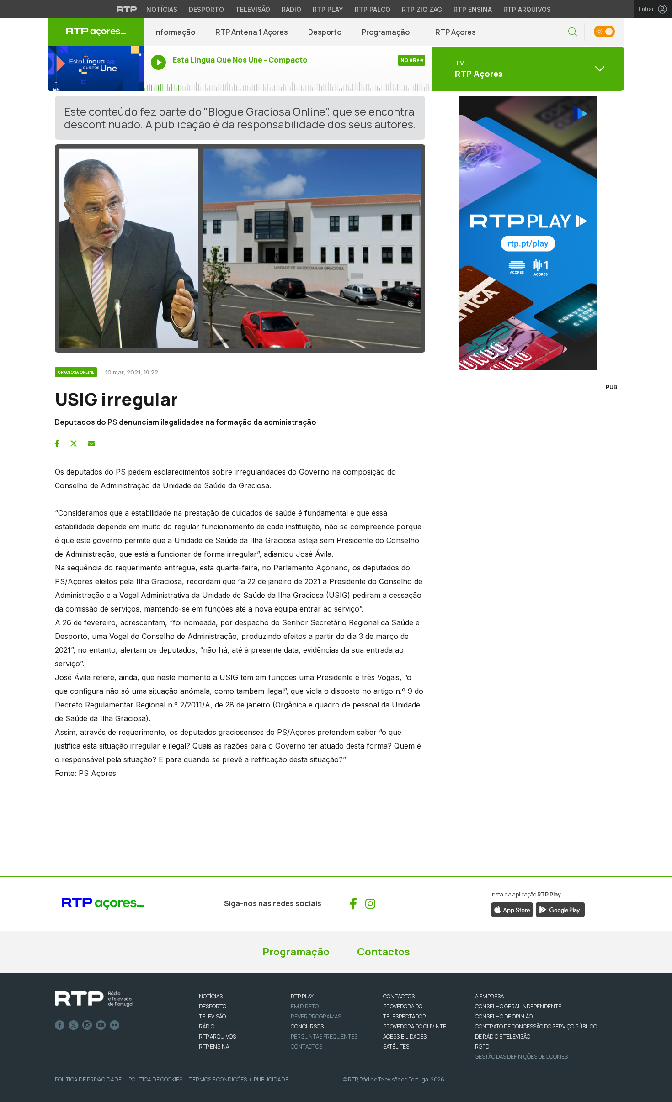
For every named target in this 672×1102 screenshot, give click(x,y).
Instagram (87, 1025)
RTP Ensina (472, 9)
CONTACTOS (399, 996)
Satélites (396, 1046)
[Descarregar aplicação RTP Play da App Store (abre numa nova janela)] (512, 909)
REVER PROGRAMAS (316, 1016)
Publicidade (271, 1079)
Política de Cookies (155, 1079)
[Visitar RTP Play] (528, 233)
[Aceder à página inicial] (96, 32)
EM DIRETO (305, 1006)
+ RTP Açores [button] (453, 32)
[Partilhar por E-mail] (91, 443)
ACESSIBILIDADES (405, 1036)
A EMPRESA (489, 996)
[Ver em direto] (96, 68)
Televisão (252, 9)
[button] (572, 32)
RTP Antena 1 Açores (251, 32)
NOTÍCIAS (211, 996)
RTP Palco (372, 9)
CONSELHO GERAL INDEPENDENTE (518, 1006)
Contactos (383, 952)
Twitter (74, 1025)
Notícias (161, 9)
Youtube (101, 1025)
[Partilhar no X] (73, 443)
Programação (386, 32)
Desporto (206, 9)
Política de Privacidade (88, 1079)
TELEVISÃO (212, 1016)
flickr (115, 1025)
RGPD (482, 1046)
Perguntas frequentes (324, 1036)
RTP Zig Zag (422, 9)
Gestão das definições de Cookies (521, 1056)
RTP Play (328, 9)
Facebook (60, 1025)
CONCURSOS (307, 1026)
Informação (174, 32)
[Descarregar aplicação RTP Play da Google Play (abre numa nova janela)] (560, 909)
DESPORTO (212, 1006)
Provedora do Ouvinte (414, 1026)
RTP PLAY (302, 996)
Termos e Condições (218, 1079)
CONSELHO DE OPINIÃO (504, 1016)
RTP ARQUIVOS (217, 1036)
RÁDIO (206, 1026)
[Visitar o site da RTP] (127, 9)
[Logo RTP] (94, 999)
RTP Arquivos (527, 9)
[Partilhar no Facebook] (57, 443)
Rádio (291, 9)
